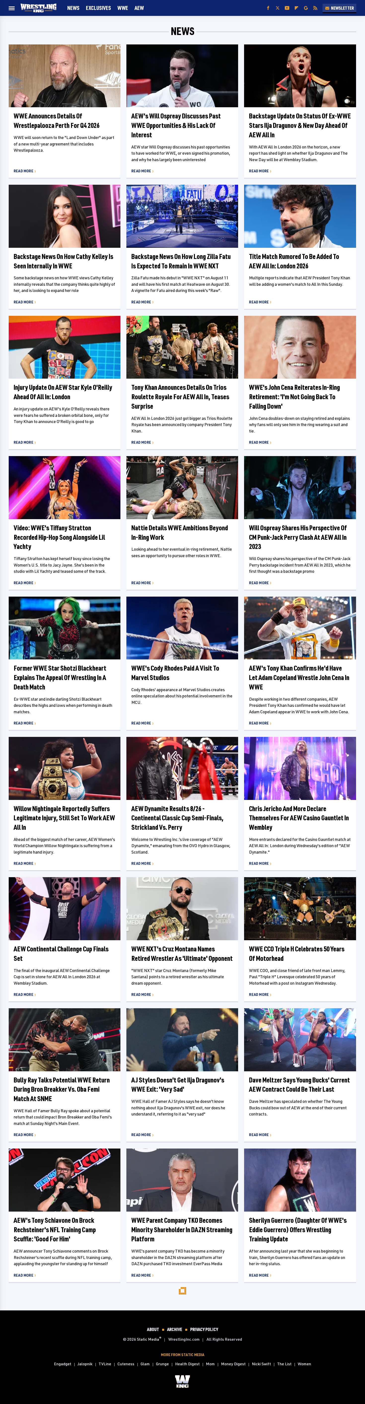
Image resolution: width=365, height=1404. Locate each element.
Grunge (162, 1363)
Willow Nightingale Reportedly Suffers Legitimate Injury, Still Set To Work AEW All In (64, 818)
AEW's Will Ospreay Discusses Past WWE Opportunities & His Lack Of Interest (176, 125)
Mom (210, 1363)
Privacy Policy (204, 1329)
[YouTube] (287, 8)
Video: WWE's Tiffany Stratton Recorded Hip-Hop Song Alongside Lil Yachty (59, 537)
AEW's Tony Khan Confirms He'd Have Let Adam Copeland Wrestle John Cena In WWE (299, 677)
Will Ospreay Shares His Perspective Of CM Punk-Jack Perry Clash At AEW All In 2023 (298, 537)
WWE (122, 7)
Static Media (148, 1339)
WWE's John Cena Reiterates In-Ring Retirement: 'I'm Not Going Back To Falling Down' (294, 396)
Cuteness (125, 1363)
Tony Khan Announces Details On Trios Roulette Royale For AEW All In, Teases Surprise (180, 396)
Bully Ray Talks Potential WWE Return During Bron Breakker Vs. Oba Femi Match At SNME (62, 1089)
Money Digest (233, 1363)
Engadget (62, 1363)
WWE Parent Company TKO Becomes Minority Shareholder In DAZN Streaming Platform (181, 1229)
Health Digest (187, 1363)
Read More (23, 171)
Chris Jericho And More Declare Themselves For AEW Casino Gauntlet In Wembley (299, 818)
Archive (174, 1329)
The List (284, 1363)
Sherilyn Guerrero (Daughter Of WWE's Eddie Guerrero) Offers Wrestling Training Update (298, 1229)
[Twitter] (277, 8)
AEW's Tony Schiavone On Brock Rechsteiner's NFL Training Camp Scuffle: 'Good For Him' (55, 1229)
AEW (139, 7)
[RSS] (315, 8)
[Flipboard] (296, 8)
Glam (145, 1363)
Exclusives (98, 7)
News (73, 7)
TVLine (105, 1363)
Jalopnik (84, 1363)
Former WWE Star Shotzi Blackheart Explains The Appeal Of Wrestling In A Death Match (60, 677)
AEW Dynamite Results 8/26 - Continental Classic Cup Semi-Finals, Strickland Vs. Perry (177, 818)
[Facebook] (268, 8)
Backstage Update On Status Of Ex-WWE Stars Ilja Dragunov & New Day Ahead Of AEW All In (300, 125)
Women (304, 1363)
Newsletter (342, 8)
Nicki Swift (261, 1363)
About (153, 1329)
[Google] (306, 8)
